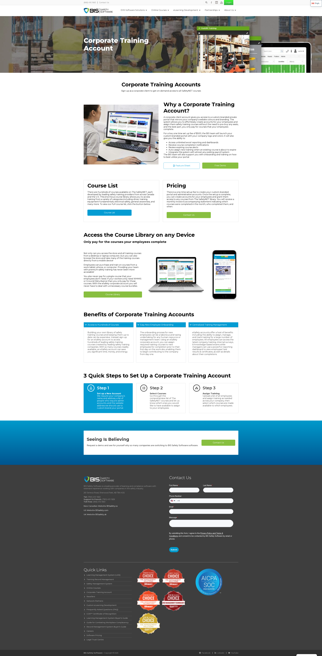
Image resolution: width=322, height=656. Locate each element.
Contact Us (104, 2)
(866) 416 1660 (90, 2)
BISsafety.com (101, 510)
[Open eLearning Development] (200, 10)
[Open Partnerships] (219, 10)
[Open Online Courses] (168, 10)
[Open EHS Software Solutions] (146, 10)
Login (228, 2)
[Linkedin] (216, 2)
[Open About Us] (235, 10)
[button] (220, 166)
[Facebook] (211, 2)
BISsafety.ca (112, 506)
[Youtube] (221, 2)
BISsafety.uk (100, 514)
